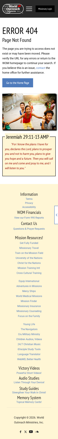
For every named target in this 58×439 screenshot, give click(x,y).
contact (40, 68)
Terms (29, 198)
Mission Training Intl (29, 268)
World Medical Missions (29, 296)
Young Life (29, 324)
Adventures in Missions (29, 286)
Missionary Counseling (29, 311)
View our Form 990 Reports (29, 217)
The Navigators (29, 329)
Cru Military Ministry (29, 334)
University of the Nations (29, 258)
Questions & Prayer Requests (29, 228)
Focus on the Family (29, 316)
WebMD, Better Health (29, 359)
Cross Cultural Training (29, 273)
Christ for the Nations (29, 263)
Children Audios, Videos (29, 339)
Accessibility (29, 207)
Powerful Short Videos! (29, 373)
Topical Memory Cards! (29, 402)
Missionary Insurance (29, 306)
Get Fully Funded (29, 243)
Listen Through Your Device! (29, 382)
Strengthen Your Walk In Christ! (29, 392)
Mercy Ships (29, 291)
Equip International (29, 281)
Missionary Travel (29, 248)
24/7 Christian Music (29, 344)
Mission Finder (29, 301)
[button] (29, 9)
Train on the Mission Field (29, 253)
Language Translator (29, 354)
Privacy (29, 203)
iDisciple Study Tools (29, 349)
